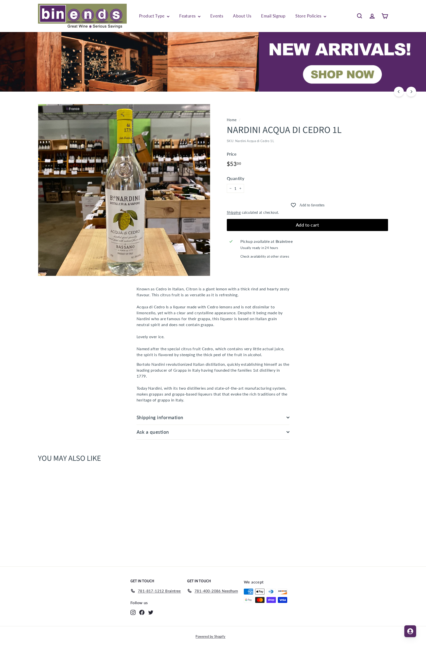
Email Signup (273, 15)
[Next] (411, 92)
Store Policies (308, 15)
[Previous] (399, 92)
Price (231, 154)
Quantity (235, 178)
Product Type (152, 15)
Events (216, 15)
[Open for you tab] (410, 631)
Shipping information (160, 417)
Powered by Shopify (210, 636)
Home (232, 120)
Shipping (234, 213)
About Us (242, 15)
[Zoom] (124, 190)
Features (188, 15)
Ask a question (153, 432)
